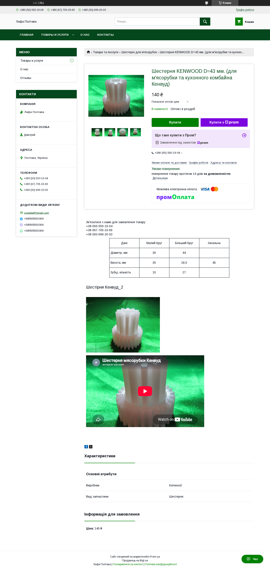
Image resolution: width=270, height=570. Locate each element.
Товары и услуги (55, 34)
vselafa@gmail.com (36, 212)
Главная (26, 34)
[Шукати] (205, 22)
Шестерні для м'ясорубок (139, 52)
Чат (255, 559)
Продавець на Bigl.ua (135, 560)
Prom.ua (155, 556)
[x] (90, 447)
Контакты (105, 34)
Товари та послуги (105, 52)
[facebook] (86, 447)
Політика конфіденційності (161, 564)
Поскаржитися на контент (128, 564)
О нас (85, 34)
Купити (175, 122)
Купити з (216, 122)
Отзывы (25, 78)
